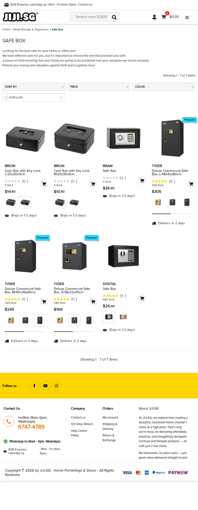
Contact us (85, 5)
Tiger (157, 166)
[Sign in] (154, 17)
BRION (10, 166)
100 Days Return (82, 424)
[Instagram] (56, 386)
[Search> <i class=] (114, 17)
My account (110, 417)
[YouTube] (45, 386)
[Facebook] (34, 386)
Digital (109, 284)
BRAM (108, 166)
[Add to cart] (44, 184)
